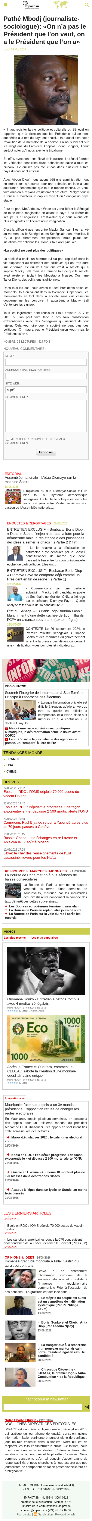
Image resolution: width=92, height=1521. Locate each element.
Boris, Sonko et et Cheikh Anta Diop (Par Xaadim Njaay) (62, 1324)
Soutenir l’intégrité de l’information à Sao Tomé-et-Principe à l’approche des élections (45, 695)
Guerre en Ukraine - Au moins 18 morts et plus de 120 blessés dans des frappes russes (45, 1174)
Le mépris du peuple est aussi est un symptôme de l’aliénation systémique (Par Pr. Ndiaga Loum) (62, 1303)
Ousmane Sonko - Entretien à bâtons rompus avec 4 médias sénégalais (43, 1001)
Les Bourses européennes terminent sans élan (44, 906)
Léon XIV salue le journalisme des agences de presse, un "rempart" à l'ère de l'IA (41, 741)
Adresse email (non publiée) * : (29, 369)
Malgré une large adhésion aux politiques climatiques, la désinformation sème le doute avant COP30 (42, 731)
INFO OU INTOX (15, 686)
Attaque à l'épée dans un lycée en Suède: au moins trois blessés (46, 1191)
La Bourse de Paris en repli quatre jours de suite (45, 910)
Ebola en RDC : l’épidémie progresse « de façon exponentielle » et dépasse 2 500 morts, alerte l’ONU (45, 809)
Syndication (45, 1514)
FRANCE (13, 759)
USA (9, 765)
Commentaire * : (17, 397)
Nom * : (10, 356)
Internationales (15, 1098)
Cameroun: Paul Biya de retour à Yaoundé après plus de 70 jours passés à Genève (45, 824)
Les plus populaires (44, 937)
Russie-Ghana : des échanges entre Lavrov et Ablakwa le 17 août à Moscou (40, 840)
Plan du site (23, 1514)
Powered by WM (65, 1514)
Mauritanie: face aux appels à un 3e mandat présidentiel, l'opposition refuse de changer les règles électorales (42, 1109)
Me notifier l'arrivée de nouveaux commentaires (35, 441)
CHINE (11, 771)
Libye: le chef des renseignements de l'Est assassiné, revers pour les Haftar (37, 855)
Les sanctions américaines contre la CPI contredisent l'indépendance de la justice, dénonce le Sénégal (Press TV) (45, 1237)
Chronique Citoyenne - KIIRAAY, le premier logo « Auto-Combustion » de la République (62, 1373)
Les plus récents (15, 937)
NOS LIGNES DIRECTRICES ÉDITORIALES (40, 1424)
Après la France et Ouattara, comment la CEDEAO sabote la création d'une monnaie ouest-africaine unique (41, 1071)
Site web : (13, 383)
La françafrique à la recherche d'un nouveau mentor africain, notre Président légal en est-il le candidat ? (62, 1350)
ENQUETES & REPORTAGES (29, 523)
